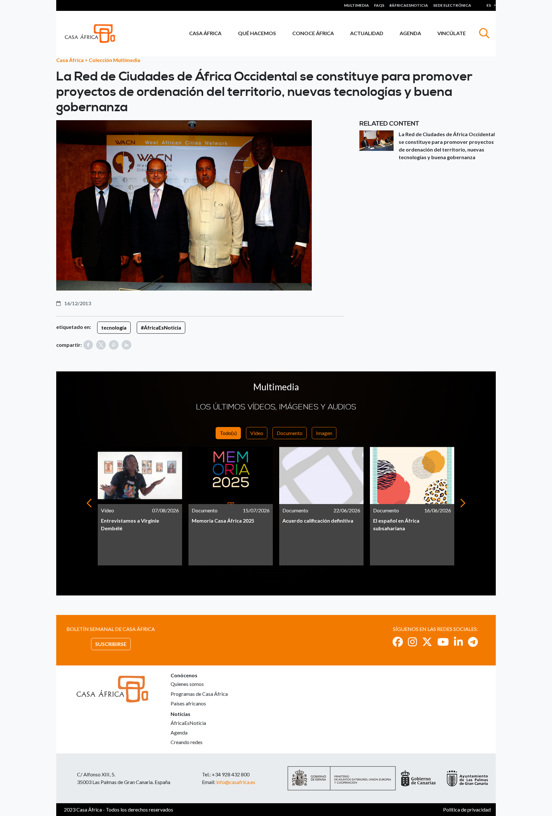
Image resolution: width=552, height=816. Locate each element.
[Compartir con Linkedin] (126, 345)
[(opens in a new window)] (397, 642)
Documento (290, 433)
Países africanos (188, 703)
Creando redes (187, 742)
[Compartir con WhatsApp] (114, 345)
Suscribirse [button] (110, 644)
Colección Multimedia (114, 60)
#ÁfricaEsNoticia (161, 327)
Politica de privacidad (467, 809)
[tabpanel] (140, 506)
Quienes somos (187, 684)
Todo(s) (228, 433)
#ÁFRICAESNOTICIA (408, 5)
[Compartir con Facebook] (88, 345)
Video (256, 433)
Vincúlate (451, 33)
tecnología (113, 327)
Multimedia (356, 5)
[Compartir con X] (101, 345)
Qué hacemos (257, 33)
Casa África (205, 33)
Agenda (410, 33)
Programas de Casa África (199, 694)
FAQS (379, 5)
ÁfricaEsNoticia (188, 723)
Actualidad (366, 33)
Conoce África (313, 33)
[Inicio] (92, 33)
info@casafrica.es (235, 782)
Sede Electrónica (452, 5)
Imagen (324, 433)
